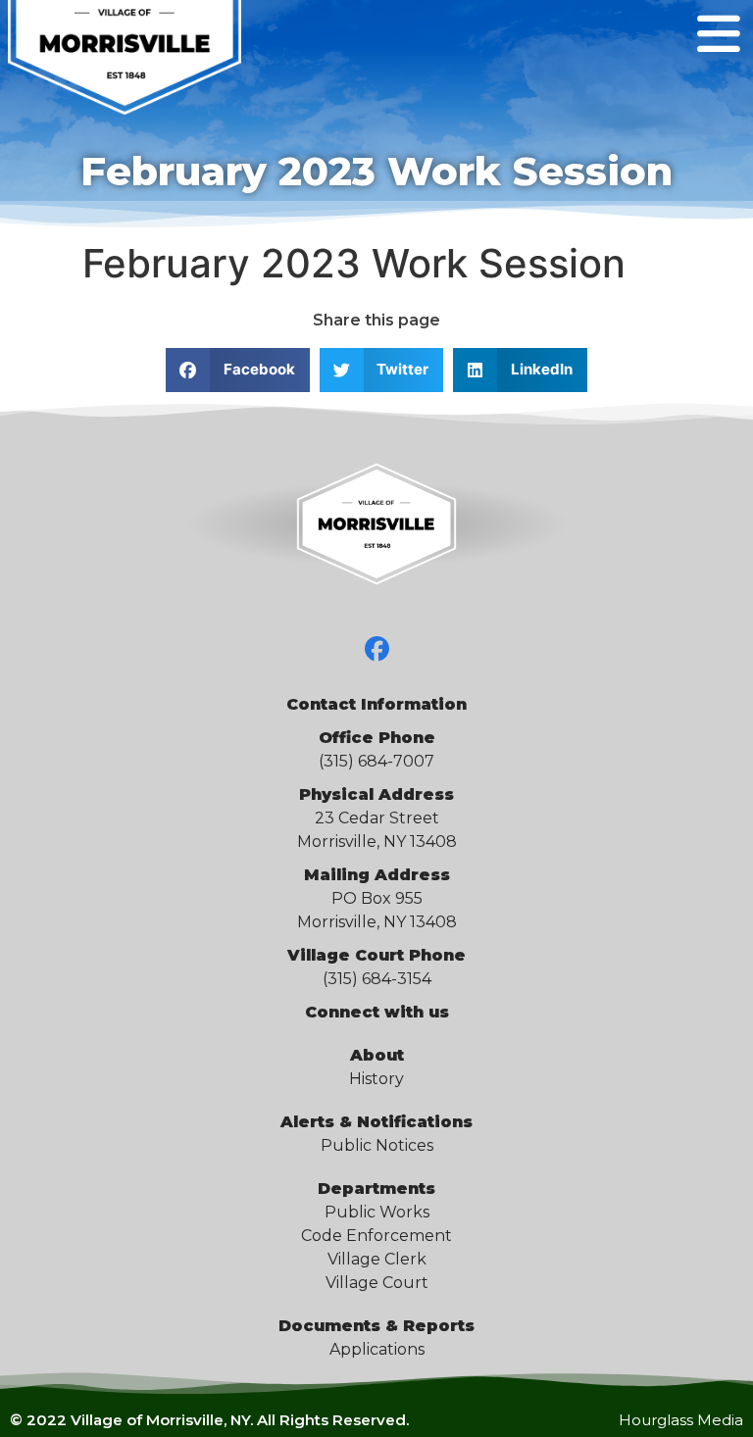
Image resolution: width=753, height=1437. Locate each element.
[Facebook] (376, 648)
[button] (238, 370)
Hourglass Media (681, 1420)
